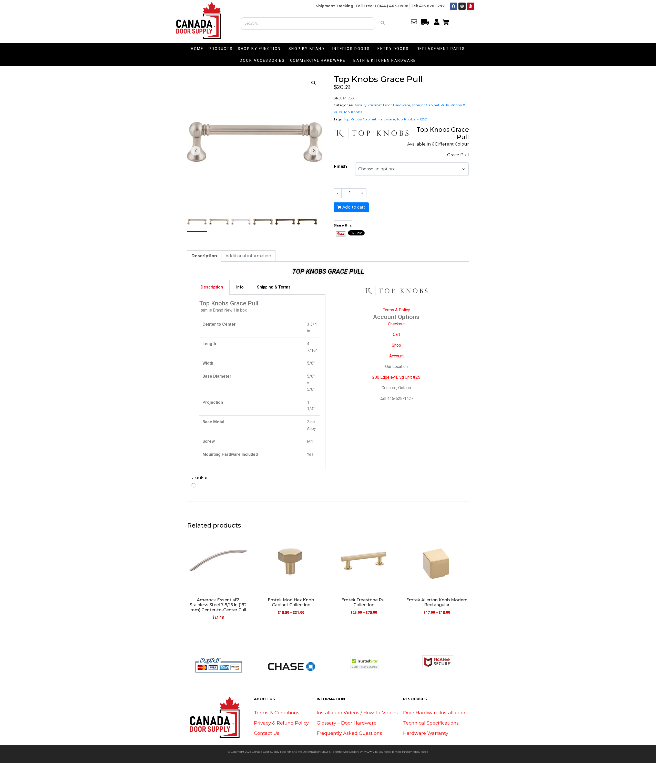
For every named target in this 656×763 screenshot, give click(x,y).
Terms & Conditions (276, 713)
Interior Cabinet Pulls (430, 105)
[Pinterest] (470, 6)
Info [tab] (240, 287)
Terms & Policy (396, 309)
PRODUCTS (221, 49)
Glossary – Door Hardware (346, 723)
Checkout (396, 324)
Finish (340, 166)
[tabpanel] (259, 382)
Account (396, 356)
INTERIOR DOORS (351, 49)
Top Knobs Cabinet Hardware (369, 119)
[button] (313, 83)
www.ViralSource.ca (377, 752)
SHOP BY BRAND (307, 49)
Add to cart (353, 207)
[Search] (382, 23)
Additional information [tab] (248, 255)
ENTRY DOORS (393, 49)
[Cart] (445, 21)
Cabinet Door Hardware (389, 105)
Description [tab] (204, 255)
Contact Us (266, 733)
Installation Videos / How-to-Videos (357, 713)
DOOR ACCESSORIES (262, 60)
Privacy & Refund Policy (281, 723)
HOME (197, 49)
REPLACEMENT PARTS (441, 49)
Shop (396, 345)
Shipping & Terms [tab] (274, 287)
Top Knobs (353, 112)
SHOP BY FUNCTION (259, 49)
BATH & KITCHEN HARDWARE (384, 60)
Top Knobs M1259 (412, 119)
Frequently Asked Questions (349, 733)
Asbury (360, 105)
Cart (396, 334)
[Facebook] (453, 6)
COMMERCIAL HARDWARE (318, 60)
